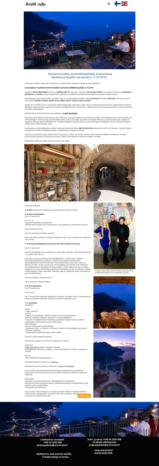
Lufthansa (54, 362)
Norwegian (70, 366)
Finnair (60, 366)
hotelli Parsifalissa (70, 113)
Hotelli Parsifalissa (32, 347)
